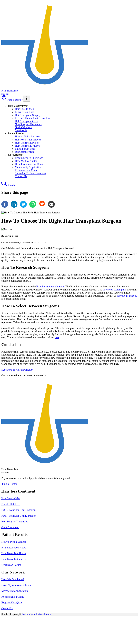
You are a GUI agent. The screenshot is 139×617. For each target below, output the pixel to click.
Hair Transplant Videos (27, 145)
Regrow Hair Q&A (11, 602)
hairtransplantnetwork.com (36, 614)
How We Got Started (26, 161)
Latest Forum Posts (25, 148)
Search (11, 185)
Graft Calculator (23, 127)
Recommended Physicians (29, 157)
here (57, 337)
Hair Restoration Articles (28, 139)
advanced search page (114, 289)
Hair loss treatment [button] (18, 105)
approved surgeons (127, 295)
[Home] (44, 466)
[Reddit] (42, 206)
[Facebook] (4, 206)
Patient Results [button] (16, 133)
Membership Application (28, 167)
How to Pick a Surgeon (27, 136)
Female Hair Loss (24, 112)
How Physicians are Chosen (30, 164)
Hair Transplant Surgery (28, 115)
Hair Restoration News (13, 547)
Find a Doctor (15, 99)
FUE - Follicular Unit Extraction (32, 118)
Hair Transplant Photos (27, 142)
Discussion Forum (24, 151)
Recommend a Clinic (26, 170)
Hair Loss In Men (24, 108)
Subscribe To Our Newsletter (30, 173)
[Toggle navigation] (26, 99)
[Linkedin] (14, 206)
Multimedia (21, 130)
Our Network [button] (15, 154)
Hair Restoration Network (50, 286)
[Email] (51, 206)
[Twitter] (23, 206)
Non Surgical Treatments (28, 124)
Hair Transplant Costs (26, 121)
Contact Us (21, 176)
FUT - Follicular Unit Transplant (18, 509)
